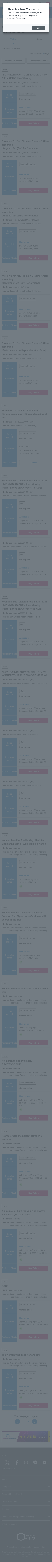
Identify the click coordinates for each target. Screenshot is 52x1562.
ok (38, 28)
